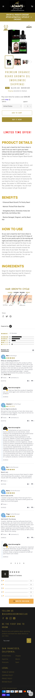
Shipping (10, 91)
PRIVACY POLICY (7, 678)
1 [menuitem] (15, 563)
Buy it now (17, 120)
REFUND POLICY (7, 682)
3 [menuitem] (19, 563)
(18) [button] (10, 337)
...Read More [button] (7, 374)
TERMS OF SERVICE (8, 672)
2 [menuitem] (17, 563)
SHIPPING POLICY (7, 675)
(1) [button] (9, 344)
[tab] (5, 350)
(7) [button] (9, 340)
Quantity (25, 102)
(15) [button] (10, 338)
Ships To (4, 101)
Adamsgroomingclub (12, 688)
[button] (4, 377)
